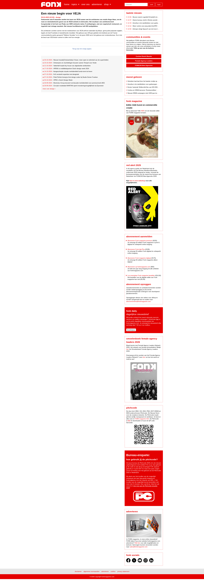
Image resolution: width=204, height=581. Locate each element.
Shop (106, 4)
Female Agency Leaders (143, 61)
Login (159, 4)
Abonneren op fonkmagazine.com (139, 267)
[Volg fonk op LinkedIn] (151, 561)
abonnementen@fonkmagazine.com (138, 301)
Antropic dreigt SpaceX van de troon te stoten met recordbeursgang (155, 29)
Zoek (151, 4)
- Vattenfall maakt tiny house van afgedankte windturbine (67, 65)
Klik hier (137, 543)
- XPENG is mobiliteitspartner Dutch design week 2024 (66, 68)
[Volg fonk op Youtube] (140, 561)
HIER (142, 111)
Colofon (113, 571)
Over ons (85, 4)
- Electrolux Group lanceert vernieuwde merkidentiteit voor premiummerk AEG (74, 83)
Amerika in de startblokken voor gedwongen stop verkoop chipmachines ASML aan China (157, 84)
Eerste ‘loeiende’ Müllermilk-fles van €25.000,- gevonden (147, 87)
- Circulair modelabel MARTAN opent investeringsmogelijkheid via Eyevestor (74, 85)
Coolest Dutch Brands (144, 56)
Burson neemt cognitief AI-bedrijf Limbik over (148, 17)
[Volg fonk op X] (134, 561)
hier (157, 319)
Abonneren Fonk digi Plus (136, 249)
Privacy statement (123, 571)
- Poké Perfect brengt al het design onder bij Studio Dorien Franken (71, 77)
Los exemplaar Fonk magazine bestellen (141, 275)
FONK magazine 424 (142, 419)
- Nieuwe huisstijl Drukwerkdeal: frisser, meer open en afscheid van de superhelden (76, 60)
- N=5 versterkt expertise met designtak (61, 74)
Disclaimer (78, 571)
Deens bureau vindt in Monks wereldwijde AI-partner (150, 20)
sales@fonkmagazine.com (138, 547)
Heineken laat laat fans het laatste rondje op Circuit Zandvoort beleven (151, 81)
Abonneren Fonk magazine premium (140, 240)
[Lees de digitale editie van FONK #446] (143, 136)
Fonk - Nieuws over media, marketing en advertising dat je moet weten (51, 4)
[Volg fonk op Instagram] (145, 561)
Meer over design (48, 89)
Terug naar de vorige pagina (81, 49)
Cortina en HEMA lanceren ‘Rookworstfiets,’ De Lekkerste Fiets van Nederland (154, 90)
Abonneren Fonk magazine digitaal (139, 258)
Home (66, 4)
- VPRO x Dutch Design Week (58, 80)
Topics (74, 4)
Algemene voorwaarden (91, 571)
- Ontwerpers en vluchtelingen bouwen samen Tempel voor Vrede (70, 63)
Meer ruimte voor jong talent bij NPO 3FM (147, 26)
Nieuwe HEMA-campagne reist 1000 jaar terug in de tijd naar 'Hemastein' (152, 93)
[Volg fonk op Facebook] (128, 561)
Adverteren (97, 4)
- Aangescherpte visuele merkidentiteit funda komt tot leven (68, 71)
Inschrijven (131, 330)
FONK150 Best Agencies (144, 65)
